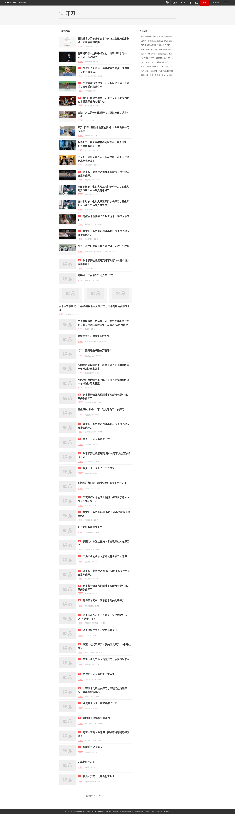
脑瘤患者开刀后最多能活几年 (94, 336)
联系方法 (108, 811)
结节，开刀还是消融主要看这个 (95, 350)
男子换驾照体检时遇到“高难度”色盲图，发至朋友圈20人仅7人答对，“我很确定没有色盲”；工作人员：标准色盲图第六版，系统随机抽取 (158, 45)
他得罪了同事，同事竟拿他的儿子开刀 (103, 600)
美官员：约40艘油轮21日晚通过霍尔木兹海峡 (158, 54)
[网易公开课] (174, 2)
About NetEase (92, 811)
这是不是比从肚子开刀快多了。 (100, 468)
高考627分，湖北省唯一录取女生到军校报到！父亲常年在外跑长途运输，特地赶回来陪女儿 (158, 71)
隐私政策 (130, 811)
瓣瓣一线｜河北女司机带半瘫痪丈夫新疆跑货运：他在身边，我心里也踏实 (158, 75)
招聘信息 (116, 811)
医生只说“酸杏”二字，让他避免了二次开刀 (101, 409)
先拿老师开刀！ (86, 761)
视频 (80, 76)
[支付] (191, 2)
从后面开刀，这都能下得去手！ (100, 673)
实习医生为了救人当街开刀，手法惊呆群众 (106, 659)
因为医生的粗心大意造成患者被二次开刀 (105, 556)
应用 (14, 3)
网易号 (80, 46)
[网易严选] (183, 2)
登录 (204, 3)
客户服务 (123, 811)
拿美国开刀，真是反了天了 (97, 438)
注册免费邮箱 (214, 3)
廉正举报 (160, 811)
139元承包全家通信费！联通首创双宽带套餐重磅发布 (158, 49)
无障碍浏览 (22, 3)
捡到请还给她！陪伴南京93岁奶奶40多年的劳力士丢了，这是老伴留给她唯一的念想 (158, 37)
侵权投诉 (167, 811)
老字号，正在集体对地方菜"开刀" (96, 275)
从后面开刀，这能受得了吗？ (99, 776)
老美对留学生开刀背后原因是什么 (101, 630)
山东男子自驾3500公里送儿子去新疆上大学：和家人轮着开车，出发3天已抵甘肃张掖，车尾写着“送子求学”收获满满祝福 (158, 41)
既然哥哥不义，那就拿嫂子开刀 (100, 703)
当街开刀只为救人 (92, 747)
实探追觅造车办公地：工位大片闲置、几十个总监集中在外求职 (158, 67)
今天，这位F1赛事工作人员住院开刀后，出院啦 (103, 246)
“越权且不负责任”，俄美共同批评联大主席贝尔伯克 (158, 62)
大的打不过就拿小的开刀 (96, 717)
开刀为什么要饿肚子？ (90, 527)
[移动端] (167, 2)
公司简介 (101, 811)
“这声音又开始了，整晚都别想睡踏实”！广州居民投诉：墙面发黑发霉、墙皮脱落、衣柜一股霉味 (158, 58)
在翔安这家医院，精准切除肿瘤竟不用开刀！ (102, 482)
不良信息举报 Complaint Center (144, 811)
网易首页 (8, 3)
